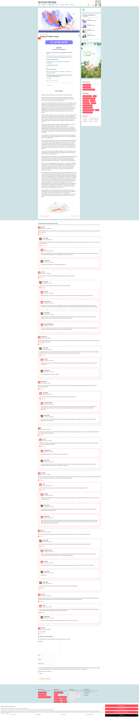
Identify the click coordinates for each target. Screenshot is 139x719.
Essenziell (13, 714)
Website (39, 659)
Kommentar (40, 641)
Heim (39, 4)
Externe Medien (90, 714)
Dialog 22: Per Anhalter (44, 216)
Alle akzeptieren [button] (121, 705)
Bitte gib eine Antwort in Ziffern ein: (44, 671)
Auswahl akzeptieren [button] (121, 708)
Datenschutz (86, 693)
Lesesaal (62, 4)
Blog (57, 4)
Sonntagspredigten (51, 4)
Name (39, 655)
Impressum (86, 695)
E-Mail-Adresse (41, 663)
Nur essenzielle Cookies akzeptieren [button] (121, 712)
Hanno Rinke (47, 2)
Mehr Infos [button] (121, 715)
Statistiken (39, 714)
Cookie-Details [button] (117, 717)
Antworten (42, 234)
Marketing (64, 714)
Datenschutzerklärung (45, 667)
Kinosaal (71, 4)
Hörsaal (66, 4)
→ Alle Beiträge (85, 40)
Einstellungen (100, 712)
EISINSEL (44, 4)
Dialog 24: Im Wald (74, 216)
